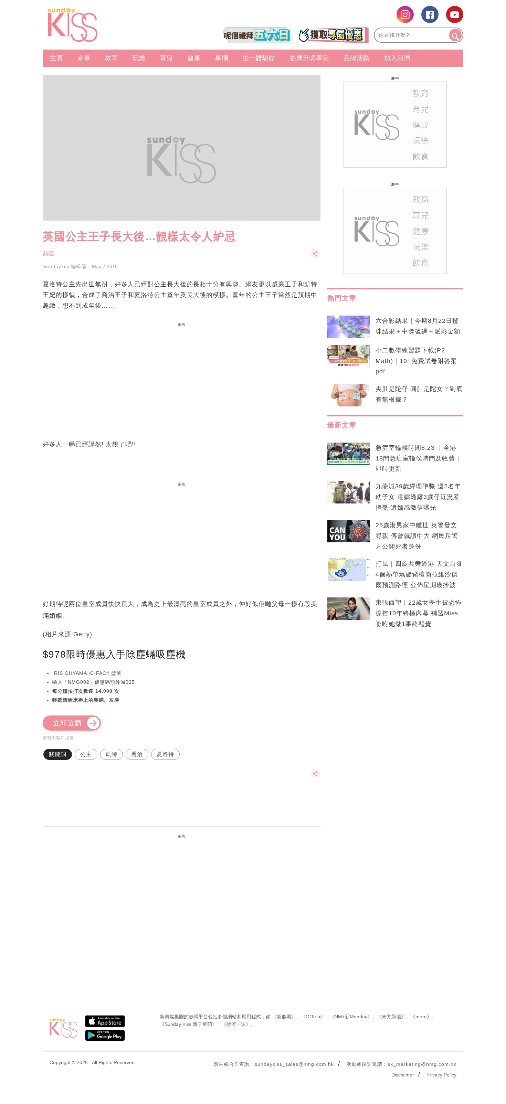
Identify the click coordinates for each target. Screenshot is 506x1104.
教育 (111, 58)
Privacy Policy (441, 1075)
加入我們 (397, 58)
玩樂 (139, 58)
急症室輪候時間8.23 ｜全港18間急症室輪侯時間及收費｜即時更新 (419, 458)
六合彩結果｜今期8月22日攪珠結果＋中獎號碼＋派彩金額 (418, 326)
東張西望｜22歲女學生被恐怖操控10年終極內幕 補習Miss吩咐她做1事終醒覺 (419, 613)
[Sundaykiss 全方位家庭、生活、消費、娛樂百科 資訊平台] (106, 25)
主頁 (56, 58)
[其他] (315, 257)
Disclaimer (402, 1075)
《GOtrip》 (313, 1016)
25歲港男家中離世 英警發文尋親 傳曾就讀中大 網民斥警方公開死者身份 (417, 536)
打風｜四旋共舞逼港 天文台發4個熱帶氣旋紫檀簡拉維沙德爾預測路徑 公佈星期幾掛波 (419, 574)
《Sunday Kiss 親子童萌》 (188, 1024)
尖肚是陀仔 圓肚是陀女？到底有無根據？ (419, 394)
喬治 (137, 754)
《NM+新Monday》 (351, 1016)
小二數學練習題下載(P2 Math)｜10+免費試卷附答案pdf (416, 361)
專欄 (221, 58)
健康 (194, 58)
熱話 (48, 253)
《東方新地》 (391, 1016)
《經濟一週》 (236, 1024)
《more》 (421, 1016)
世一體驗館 (259, 58)
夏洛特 (165, 754)
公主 (86, 754)
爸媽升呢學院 (309, 58)
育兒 (166, 58)
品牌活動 (357, 58)
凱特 (111, 754)
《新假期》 (284, 1016)
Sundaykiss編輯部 (64, 266)
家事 (84, 58)
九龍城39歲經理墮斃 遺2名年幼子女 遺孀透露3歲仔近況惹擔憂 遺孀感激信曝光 (418, 497)
